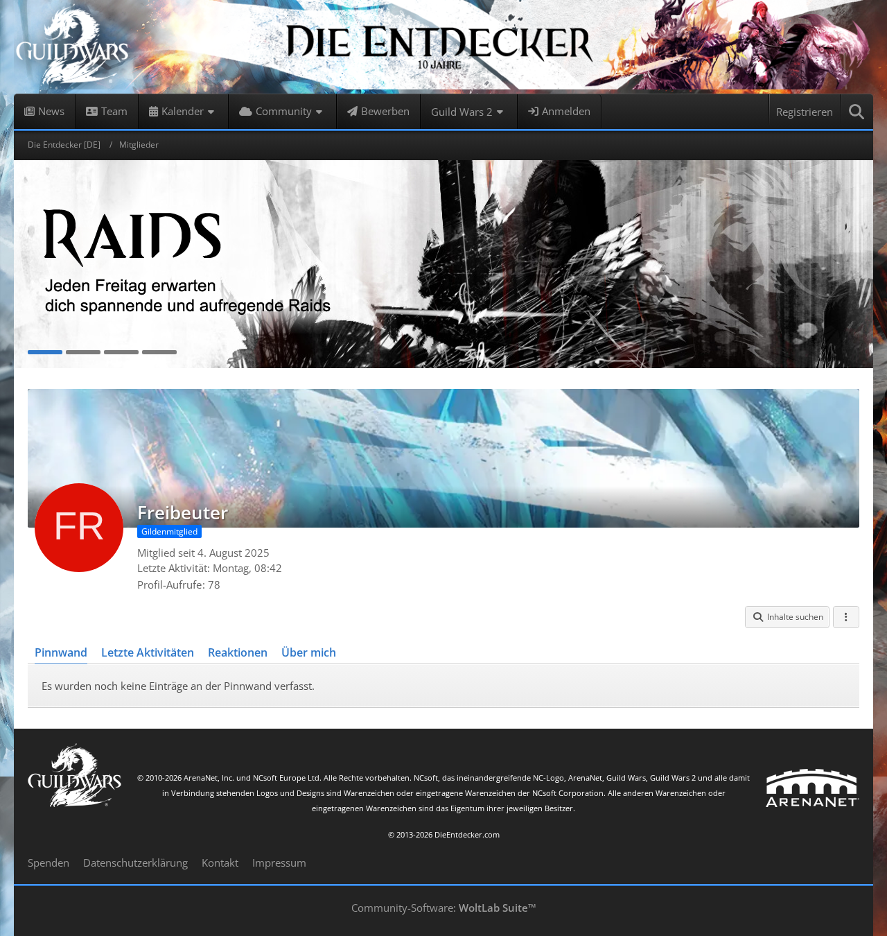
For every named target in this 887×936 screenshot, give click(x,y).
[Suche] (857, 111)
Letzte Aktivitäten (147, 652)
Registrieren (804, 112)
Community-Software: (443, 908)
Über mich (308, 652)
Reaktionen (237, 652)
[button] (787, 617)
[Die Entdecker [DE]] (443, 47)
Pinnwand (61, 652)
